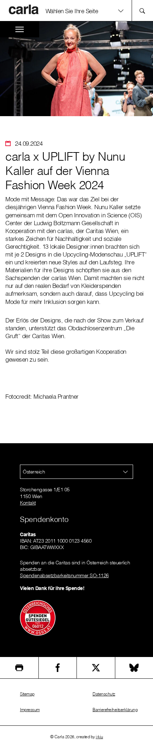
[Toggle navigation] (19, 29)
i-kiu (99, 736)
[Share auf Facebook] (58, 667)
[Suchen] (144, 10)
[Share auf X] (96, 667)
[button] (87, 10)
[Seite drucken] (19, 667)
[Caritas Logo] (24, 9)
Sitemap (27, 694)
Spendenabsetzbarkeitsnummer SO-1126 (64, 575)
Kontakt (28, 503)
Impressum (30, 709)
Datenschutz (104, 694)
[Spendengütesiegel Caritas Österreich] (38, 617)
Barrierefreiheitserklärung (115, 709)
